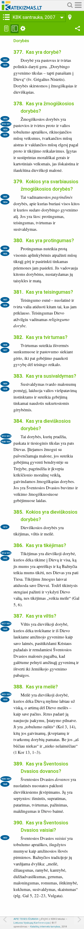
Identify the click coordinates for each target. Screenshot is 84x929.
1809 (5, 383)
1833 (5, 65)
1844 (5, 699)
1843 (5, 629)
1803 (5, 59)
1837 (5, 350)
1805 (5, 196)
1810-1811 (6, 124)
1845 (5, 784)
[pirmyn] (79, 920)
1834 (5, 129)
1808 (5, 345)
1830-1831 (6, 779)
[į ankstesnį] (5, 920)
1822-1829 (6, 694)
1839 (5, 135)
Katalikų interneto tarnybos (45, 926)
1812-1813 (6, 436)
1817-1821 (6, 623)
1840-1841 (6, 441)
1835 (5, 253)
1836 (5, 305)
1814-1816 (6, 553)
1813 (5, 527)
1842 (5, 558)
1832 (5, 837)
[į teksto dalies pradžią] (42, 920)
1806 (5, 248)
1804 (5, 118)
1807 (5, 299)
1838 (5, 389)
